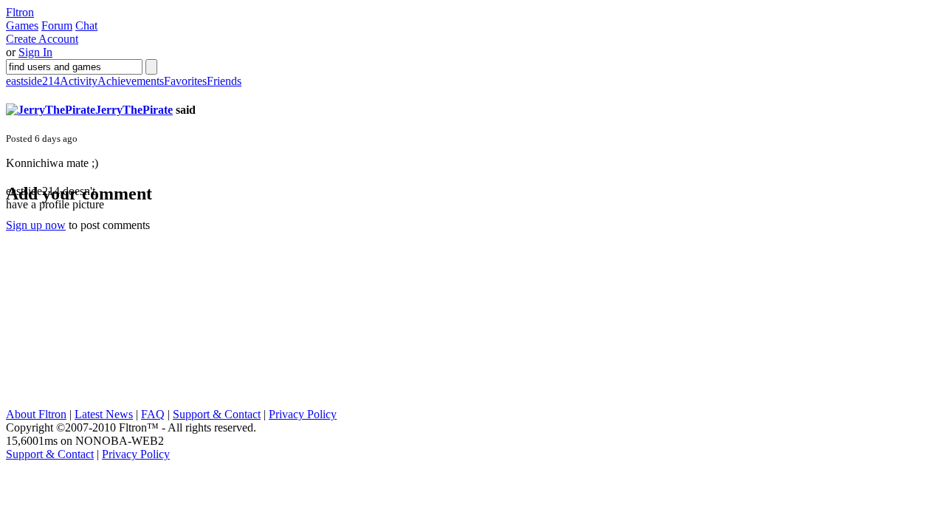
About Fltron (36, 414)
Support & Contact (217, 414)
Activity (78, 81)
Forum (56, 25)
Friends (224, 81)
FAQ (153, 414)
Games (22, 25)
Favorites (185, 81)
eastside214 (33, 81)
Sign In (35, 52)
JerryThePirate (134, 109)
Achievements (130, 81)
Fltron (20, 12)
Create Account (42, 39)
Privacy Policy (303, 414)
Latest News (104, 414)
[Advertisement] (116, 315)
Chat (86, 25)
